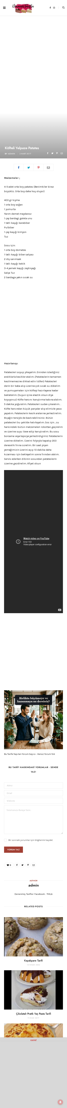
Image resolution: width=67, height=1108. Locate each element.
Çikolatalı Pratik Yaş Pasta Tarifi (33, 1013)
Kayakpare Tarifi (33, 960)
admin (11, 154)
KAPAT (33, 1040)
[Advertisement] (33, 50)
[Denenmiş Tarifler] (22, 8)
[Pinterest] (57, 153)
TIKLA (50, 894)
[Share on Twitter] (52, 153)
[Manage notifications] (60, 1102)
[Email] (62, 153)
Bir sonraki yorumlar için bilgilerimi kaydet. (30, 840)
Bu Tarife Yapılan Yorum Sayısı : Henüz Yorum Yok (29, 754)
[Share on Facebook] (48, 153)
